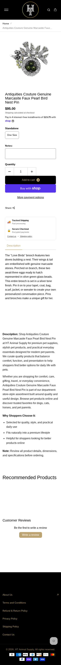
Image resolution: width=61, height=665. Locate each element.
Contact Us (8, 634)
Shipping (9, 113)
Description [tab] (14, 245)
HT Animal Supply (24, 649)
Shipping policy (26, 236)
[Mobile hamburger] (6, 9)
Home (6, 23)
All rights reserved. (45, 649)
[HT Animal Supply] (30, 9)
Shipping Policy (11, 626)
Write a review (30, 534)
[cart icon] (55, 10)
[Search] (49, 10)
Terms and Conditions (14, 602)
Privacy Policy (10, 618)
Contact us (11, 236)
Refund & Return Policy (15, 610)
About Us (7, 594)
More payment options (30, 197)
